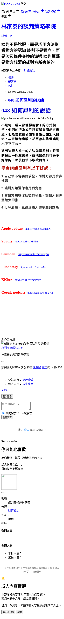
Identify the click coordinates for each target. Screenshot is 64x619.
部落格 (12, 81)
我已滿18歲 (8, 612)
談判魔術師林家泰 (12, 347)
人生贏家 (28, 384)
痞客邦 (37, 367)
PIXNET (16, 568)
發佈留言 (7, 417)
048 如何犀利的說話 (26, 100)
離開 (19, 612)
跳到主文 (6, 35)
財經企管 (28, 379)
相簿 (11, 77)
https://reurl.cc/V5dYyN (40, 292)
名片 (11, 85)
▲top (4, 389)
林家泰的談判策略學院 (28, 26)
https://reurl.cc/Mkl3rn (27, 241)
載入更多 (7, 396)
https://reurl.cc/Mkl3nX (38, 228)
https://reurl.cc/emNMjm (28, 279)
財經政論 (29, 70)
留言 (44, 367)
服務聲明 (37, 571)
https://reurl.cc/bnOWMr (33, 267)
